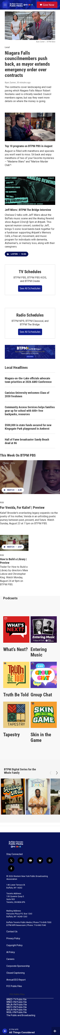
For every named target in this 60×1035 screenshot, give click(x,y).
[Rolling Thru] (13, 797)
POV (2, 502)
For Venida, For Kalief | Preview (22, 508)
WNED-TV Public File (16, 999)
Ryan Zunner (10, 82)
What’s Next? (15, 649)
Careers (10, 959)
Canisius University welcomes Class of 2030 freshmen (27, 394)
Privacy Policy (13, 938)
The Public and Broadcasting (20, 1015)
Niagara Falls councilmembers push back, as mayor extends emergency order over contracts (27, 64)
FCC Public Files (14, 986)
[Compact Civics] (38, 797)
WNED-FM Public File (16, 1002)
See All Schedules (30, 288)
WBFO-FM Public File (16, 1007)
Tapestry (11, 734)
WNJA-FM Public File (16, 1004)
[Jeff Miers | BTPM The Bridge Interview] (30, 191)
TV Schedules (30, 271)
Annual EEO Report (16, 980)
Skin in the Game (41, 737)
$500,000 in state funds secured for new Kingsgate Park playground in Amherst (28, 426)
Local (7, 47)
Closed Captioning (15, 973)
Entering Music (39, 652)
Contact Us (11, 931)
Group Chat (41, 694)
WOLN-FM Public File (16, 1010)
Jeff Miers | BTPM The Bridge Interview (28, 209)
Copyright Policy (14, 945)
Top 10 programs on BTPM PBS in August (28, 146)
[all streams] (56, 1031)
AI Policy (10, 952)
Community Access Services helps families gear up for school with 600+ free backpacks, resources (30, 410)
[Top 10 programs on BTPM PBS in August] (30, 127)
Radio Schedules (30, 315)
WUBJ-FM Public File (16, 1012)
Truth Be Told (16, 694)
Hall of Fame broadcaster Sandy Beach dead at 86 (27, 441)
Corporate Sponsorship (18, 966)
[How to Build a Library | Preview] (14, 543)
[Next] (56, 773)
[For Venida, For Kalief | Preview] (30, 477)
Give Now (48, 4)
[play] (5, 1031)
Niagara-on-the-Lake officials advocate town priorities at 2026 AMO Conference (28, 380)
